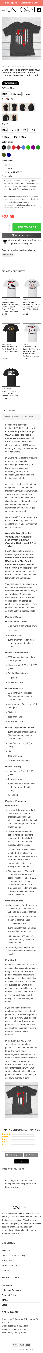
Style (5, 99)
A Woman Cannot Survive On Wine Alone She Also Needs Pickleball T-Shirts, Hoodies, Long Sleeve (31, 351)
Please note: (7, 176)
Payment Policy (9, 1295)
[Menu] (3, 10)
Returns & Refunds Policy (13, 1255)
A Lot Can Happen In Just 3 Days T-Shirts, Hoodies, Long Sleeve (10, 349)
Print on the (7, 161)
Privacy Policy (8, 1260)
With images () (15, 1155)
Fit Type (5, 88)
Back (9, 168)
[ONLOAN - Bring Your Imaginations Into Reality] (21, 9)
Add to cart (26, 227)
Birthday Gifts (9, 66)
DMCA (5, 1300)
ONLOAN (24, 1213)
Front (9, 165)
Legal (4, 1305)
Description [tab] (9, 411)
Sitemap (5, 1270)
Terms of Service (9, 1265)
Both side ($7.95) (14, 172)
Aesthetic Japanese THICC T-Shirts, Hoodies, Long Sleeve (10, 393)
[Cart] (39, 10)
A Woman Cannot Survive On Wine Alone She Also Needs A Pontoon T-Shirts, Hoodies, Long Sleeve (10, 306)
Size (4, 124)
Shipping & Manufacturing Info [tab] (18, 417)
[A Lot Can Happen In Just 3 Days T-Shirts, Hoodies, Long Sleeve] (11, 332)
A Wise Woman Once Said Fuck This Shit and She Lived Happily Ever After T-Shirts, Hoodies (31, 305)
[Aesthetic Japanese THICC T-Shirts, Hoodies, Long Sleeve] (11, 377)
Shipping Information (11, 1290)
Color (4, 142)
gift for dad (26, 66)
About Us (6, 1251)
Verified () (32, 1155)
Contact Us (7, 1285)
